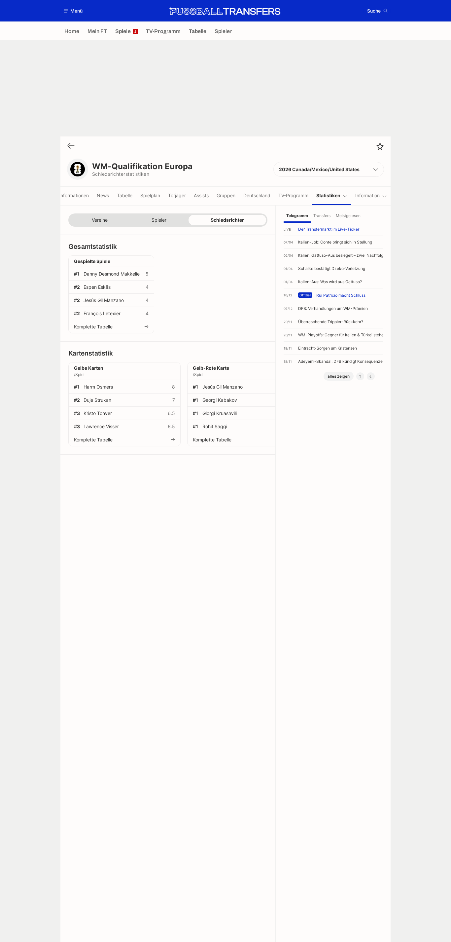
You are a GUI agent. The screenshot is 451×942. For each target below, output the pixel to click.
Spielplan (150, 195)
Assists (201, 195)
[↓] (371, 376)
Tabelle (124, 195)
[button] (73, 10)
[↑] (360, 376)
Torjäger (177, 195)
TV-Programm (293, 195)
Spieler (159, 220)
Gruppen (226, 195)
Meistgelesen (348, 215)
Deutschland (256, 195)
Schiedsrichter (227, 220)
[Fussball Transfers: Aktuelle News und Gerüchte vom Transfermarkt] (225, 11)
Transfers (321, 215)
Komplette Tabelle (93, 326)
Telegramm (297, 215)
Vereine (100, 220)
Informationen (74, 195)
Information (367, 195)
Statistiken (328, 195)
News (103, 195)
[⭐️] (380, 146)
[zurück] (71, 146)
